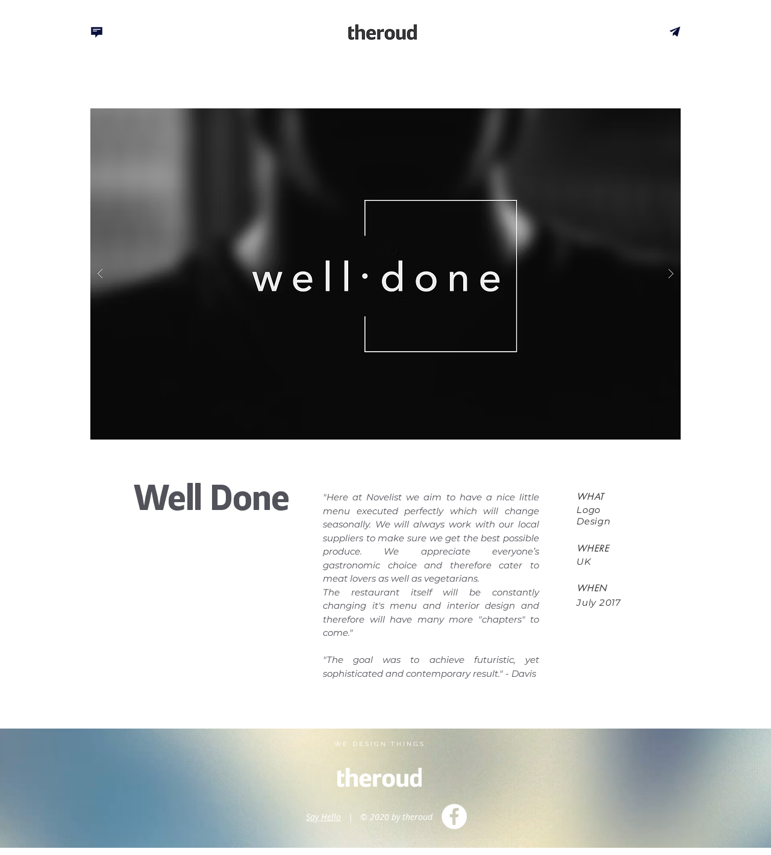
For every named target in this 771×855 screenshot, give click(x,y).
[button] (385, 274)
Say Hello (323, 816)
